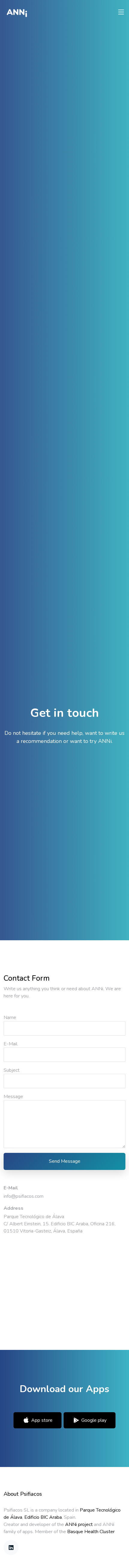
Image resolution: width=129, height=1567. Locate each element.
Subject (12, 1070)
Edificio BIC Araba (43, 1517)
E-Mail (10, 1044)
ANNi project (79, 1524)
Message (13, 1096)
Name (10, 1017)
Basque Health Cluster (91, 1531)
